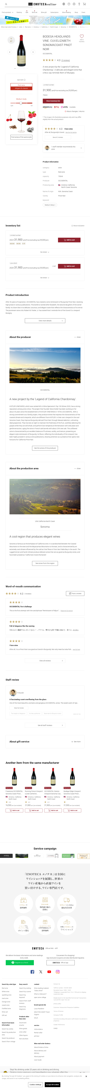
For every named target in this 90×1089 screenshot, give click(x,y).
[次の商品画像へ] (33, 52)
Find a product (6, 12)
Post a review (76, 593)
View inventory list (53, 101)
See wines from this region (45, 563)
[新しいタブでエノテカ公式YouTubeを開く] (49, 972)
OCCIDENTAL (73, 27)
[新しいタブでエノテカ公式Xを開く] (41, 972)
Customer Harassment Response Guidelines (66, 1007)
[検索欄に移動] (6, 4)
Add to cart (71, 240)
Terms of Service (58, 1011)
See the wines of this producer (45, 448)
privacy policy (57, 1003)
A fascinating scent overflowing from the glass (27, 699)
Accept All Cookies (52, 1084)
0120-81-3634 (68, 988)
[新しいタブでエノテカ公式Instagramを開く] (58, 972)
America (36, 27)
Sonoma (63, 27)
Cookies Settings (35, 1084)
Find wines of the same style (21, 137)
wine (20, 27)
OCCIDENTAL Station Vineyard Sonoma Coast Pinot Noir (53, 793)
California (44, 27)
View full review (19, 708)
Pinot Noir (62, 196)
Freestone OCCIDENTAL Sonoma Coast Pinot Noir (14, 793)
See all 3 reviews (58, 137)
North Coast (54, 27)
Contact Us (57, 984)
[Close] (86, 1076)
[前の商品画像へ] (9, 52)
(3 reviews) (65, 60)
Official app (64, 962)
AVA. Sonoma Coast (65, 191)
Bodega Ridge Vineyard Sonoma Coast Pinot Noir (72, 793)
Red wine (28, 27)
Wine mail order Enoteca (8, 27)
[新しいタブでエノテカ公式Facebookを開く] (32, 972)
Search (30, 4)
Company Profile (58, 1015)
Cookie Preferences (59, 1024)
